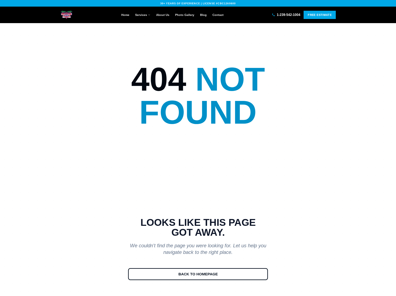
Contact (218, 15)
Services (141, 15)
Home (125, 15)
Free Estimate (320, 15)
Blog (203, 15)
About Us (162, 15)
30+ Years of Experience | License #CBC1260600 (198, 3)
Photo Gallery (184, 15)
